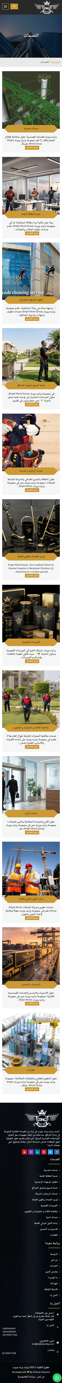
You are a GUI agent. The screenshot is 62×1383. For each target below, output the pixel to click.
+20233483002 (9, 1332)
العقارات (31, 1070)
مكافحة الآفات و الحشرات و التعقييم (31, 728)
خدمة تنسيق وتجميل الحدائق (31, 385)
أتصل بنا (54, 1295)
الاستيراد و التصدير (31, 985)
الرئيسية (55, 62)
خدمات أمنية (31, 813)
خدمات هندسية (31, 129)
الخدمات (54, 1266)
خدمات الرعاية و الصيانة (31, 471)
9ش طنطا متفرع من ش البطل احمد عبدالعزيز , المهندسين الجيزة (33, 1317)
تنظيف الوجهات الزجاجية (31, 300)
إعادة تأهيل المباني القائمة (31, 899)
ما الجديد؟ (53, 1278)
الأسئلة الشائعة (51, 1290)
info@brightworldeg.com (43, 1344)
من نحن (54, 1260)
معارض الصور (51, 1272)
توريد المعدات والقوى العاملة (31, 557)
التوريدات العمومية (31, 642)
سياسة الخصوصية (26, 1377)
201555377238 (9, 1353)
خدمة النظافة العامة (31, 214)
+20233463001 (9, 1329)
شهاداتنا (54, 1284)
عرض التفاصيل (32, 147)
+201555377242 (9, 1335)
